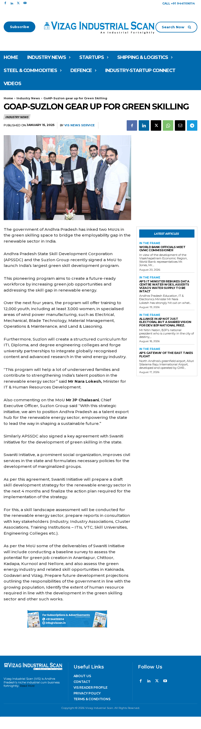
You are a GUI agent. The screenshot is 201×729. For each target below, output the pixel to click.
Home (8, 98)
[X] (18, 3)
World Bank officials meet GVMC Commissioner (162, 248)
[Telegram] (192, 125)
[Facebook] (5, 3)
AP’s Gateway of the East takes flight (166, 354)
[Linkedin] (12, 3)
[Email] (180, 125)
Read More (27, 686)
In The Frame (149, 243)
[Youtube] (25, 3)
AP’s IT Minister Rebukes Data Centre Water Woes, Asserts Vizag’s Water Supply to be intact (164, 286)
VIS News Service (79, 125)
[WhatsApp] (168, 125)
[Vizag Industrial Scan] (100, 27)
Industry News (28, 98)
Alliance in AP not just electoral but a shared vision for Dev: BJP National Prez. (165, 322)
